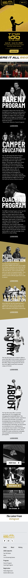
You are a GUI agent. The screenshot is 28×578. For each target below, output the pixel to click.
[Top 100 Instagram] (8, 540)
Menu (22, 2)
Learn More (14, 51)
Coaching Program (8, 565)
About (12, 547)
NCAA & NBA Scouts (8, 572)
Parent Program (7, 563)
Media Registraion (8, 570)
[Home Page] (7, 2)
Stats (4, 555)
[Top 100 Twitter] (12, 540)
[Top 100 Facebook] (4, 540)
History (20, 547)
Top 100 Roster (7, 553)
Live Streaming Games (9, 557)
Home (5, 547)
